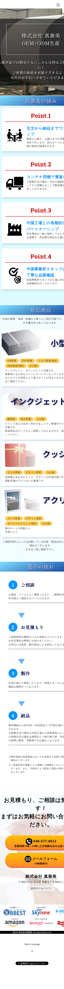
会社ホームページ (41, 888)
